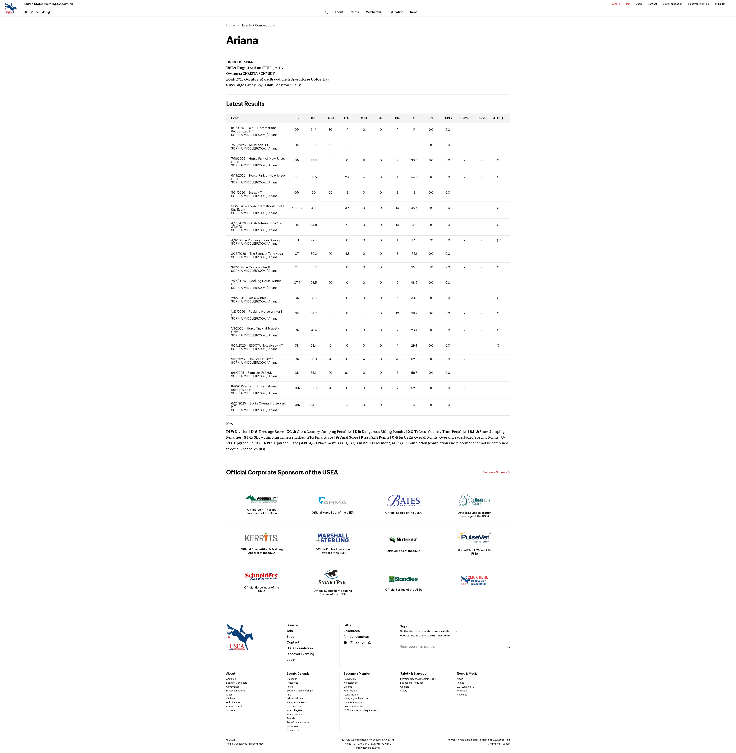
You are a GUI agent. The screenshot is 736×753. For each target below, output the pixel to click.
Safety (403, 691)
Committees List (235, 706)
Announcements (356, 636)
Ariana (272, 134)
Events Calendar (298, 673)
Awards (291, 718)
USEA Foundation (672, 4)
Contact (652, 4)
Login (721, 4)
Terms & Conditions (236, 744)
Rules (290, 687)
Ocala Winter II (259, 267)
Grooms (347, 687)
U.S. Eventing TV (465, 687)
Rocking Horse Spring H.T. (266, 240)
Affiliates (230, 698)
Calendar (292, 679)
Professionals (350, 683)
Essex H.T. (255, 192)
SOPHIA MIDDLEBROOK (248, 134)
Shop (639, 4)
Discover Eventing (698, 4)
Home (230, 25)
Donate (616, 4)
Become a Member (357, 673)
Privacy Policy (256, 744)
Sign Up (406, 626)
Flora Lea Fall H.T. (260, 372)
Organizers (293, 730)
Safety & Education (414, 673)
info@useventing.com (368, 748)
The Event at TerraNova (266, 253)
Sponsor (230, 710)
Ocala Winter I (258, 298)
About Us (231, 679)
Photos (460, 683)
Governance (232, 687)
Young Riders (350, 695)
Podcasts (462, 691)
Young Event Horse (297, 702)
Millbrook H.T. (259, 145)
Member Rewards (352, 702)
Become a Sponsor (495, 472)
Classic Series (294, 706)
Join (628, 4)
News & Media (467, 673)
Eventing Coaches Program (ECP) (418, 679)
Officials (404, 687)
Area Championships (298, 722)
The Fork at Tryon (261, 359)
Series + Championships (300, 691)
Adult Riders (350, 691)
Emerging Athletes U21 (355, 698)
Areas (229, 695)
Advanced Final (295, 698)
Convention (349, 679)
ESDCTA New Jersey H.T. (266, 345)
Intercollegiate (294, 710)
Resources (351, 631)
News (460, 679)
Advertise (462, 695)
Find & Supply (502, 744)
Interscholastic (294, 714)
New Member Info (352, 706)
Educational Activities (411, 683)
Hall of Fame (233, 702)
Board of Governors (236, 683)
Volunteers (292, 726)
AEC (289, 695)
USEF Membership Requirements (361, 710)
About (230, 673)
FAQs (347, 625)
